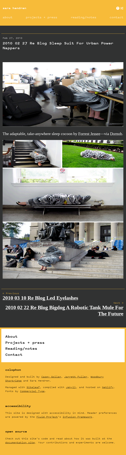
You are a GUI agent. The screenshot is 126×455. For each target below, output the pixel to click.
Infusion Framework (77, 416)
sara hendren (14, 8)
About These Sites (117, 8)
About (11, 336)
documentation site (20, 442)
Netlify (108, 387)
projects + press (41, 17)
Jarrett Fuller (75, 376)
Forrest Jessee (89, 134)
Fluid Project (47, 416)
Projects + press (25, 342)
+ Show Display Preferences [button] (121, 8)
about (7, 17)
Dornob (116, 134)
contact (116, 17)
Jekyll (71, 387)
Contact (13, 354)
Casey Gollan (51, 376)
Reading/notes (21, 348)
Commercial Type (32, 391)
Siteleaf (33, 387)
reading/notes (83, 17)
